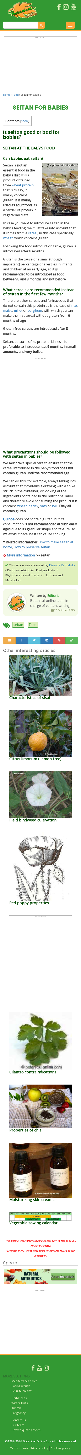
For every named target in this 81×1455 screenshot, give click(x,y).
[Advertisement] (40, 67)
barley (33, 506)
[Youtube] (39, 1369)
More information (21, 555)
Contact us (18, 1420)
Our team (17, 1425)
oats (43, 506)
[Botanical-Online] (22, 10)
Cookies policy (60, 1448)
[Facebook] (33, 1369)
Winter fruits (19, 1403)
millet (18, 310)
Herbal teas (19, 1398)
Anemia (16, 1408)
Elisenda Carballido (62, 565)
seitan (18, 624)
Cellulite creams (22, 1391)
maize (7, 310)
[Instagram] (46, 1369)
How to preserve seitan (32, 547)
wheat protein (23, 185)
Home (6, 95)
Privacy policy (39, 1448)
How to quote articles (25, 1430)
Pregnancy (18, 1413)
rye (54, 506)
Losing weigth (20, 1386)
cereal (32, 233)
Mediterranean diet (24, 1381)
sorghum (35, 310)
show (24, 121)
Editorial (53, 595)
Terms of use (19, 1448)
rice (74, 305)
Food (15, 95)
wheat (8, 238)
